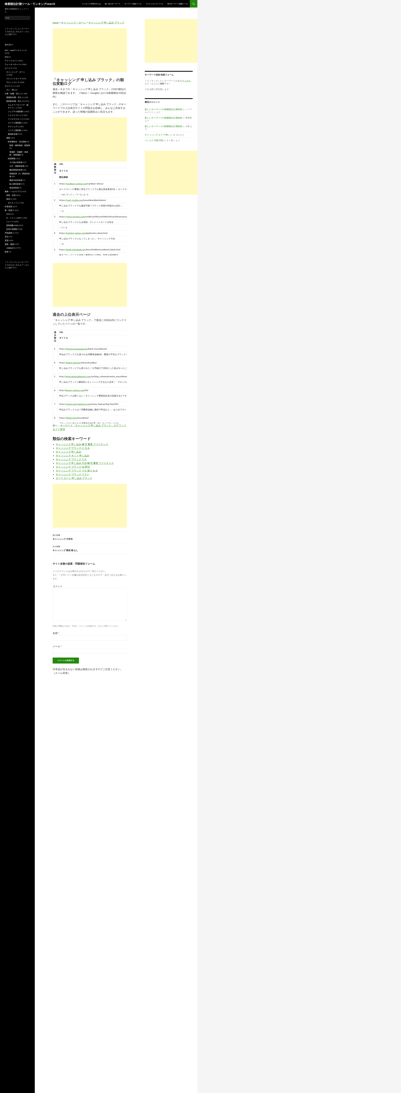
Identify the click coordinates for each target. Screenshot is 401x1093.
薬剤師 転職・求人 (14, 101)
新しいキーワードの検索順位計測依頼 (163, 109)
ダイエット (12, 203)
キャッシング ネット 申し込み (72, 455)
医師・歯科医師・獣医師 (19, 145)
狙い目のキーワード (112, 4)
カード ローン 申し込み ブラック (74, 478)
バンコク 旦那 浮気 (154, 140)
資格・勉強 (9, 244)
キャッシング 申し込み (68, 451)
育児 (6, 236)
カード (7, 68)
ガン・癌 (10, 90)
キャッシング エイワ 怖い (157, 134)
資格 (8, 138)
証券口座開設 (12, 229)
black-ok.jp (72, 417)
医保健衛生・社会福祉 (17, 141)
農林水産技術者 (16, 180)
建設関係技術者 (16, 170)
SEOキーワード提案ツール (177, 4)
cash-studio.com (75, 200)
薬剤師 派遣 (13, 134)
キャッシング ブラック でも (71, 459)
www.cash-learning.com (78, 404)
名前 (56, 633)
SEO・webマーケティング (16, 50)
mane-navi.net (74, 362)
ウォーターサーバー (13, 64)
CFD (8, 214)
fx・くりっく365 (13, 218)
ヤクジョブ (12, 126)
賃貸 (6, 240)
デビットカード (12, 82)
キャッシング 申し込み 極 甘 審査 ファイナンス (82, 444)
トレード (10, 221)
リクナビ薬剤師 (14, 130)
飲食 (6, 252)
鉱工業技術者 (15, 184)
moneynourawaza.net (77, 348)
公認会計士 (11, 248)
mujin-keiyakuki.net (76, 249)
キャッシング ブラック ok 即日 (73, 466)
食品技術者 (14, 188)
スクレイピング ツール (154, 4)
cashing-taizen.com (76, 233)
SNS (6, 57)
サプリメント (10, 86)
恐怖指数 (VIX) (12, 225)
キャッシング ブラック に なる (73, 447)
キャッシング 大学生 (63, 537)
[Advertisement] (90, 50)
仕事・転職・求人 (12, 93)
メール (57, 646)
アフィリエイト (11, 60)
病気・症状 (11, 195)
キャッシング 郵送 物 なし (65, 548)
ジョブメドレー (14, 115)
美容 (8, 199)
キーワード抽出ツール (133, 4)
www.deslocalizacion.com (78, 376)
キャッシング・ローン (73, 22)
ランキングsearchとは (91, 4)
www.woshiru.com (76, 216)
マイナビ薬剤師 (14, 123)
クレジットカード (13, 78)
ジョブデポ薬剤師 (15, 111)
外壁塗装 (8, 206)
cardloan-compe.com (77, 183)
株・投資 (8, 210)
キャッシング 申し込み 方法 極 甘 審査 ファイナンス (85, 462)
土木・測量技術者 (16, 166)
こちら (17, 31)
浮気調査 (8, 233)
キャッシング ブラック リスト (72, 474)
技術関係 (11, 158)
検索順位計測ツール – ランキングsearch (30, 3)
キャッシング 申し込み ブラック (106, 22)
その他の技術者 (16, 162)
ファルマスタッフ (15, 119)
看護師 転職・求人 (14, 97)
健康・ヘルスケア (12, 191)
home (56, 22)
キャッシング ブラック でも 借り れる (77, 470)
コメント (58, 586)
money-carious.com (74, 390)
